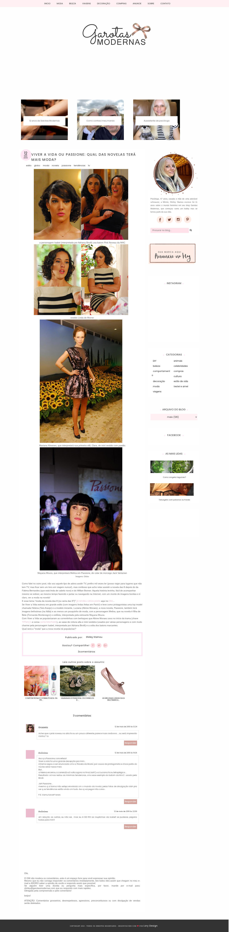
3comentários (86, 651)
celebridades (181, 366)
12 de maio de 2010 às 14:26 (126, 753)
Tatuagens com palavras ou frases (174, 499)
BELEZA (72, 3)
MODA (60, 3)
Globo (37, 165)
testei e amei (181, 386)
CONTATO (165, 3)
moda (46, 165)
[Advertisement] (114, 76)
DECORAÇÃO (103, 3)
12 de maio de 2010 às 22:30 (125, 811)
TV (89, 165)
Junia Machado (48, 622)
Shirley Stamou (94, 637)
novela (55, 165)
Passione (66, 165)
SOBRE (151, 3)
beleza (156, 366)
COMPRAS (121, 3)
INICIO (47, 3)
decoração (159, 381)
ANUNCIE (137, 3)
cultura (177, 376)
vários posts (93, 601)
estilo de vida (181, 381)
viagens (157, 391)
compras (179, 371)
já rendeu (81, 601)
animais (178, 360)
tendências (79, 165)
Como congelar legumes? (174, 477)
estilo (28, 165)
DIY (154, 360)
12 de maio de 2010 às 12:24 (126, 727)
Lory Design (151, 925)
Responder (130, 742)
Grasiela (43, 727)
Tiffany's (26, 622)
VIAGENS (86, 3)
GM (110, 601)
